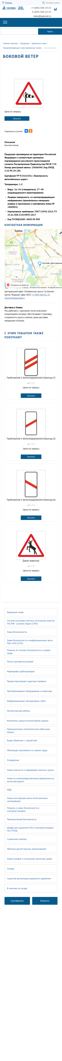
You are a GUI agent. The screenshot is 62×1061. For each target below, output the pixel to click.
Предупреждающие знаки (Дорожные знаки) (22, 48)
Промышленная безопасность (21, 819)
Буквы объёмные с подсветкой (22, 740)
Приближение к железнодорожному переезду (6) (31, 499)
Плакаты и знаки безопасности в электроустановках (23, 809)
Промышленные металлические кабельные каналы (28, 730)
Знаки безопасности (17, 632)
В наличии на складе (17, 888)
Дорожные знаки (15, 612)
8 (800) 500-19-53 (41, 11)
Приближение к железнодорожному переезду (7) (31, 377)
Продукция (24, 43)
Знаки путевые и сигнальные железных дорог (29, 858)
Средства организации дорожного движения (29, 878)
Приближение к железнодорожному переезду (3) (31, 438)
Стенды (10, 868)
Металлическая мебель (18, 710)
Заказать (17, 118)
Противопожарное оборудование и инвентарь (29, 691)
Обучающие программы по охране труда (27, 750)
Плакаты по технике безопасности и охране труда (28, 652)
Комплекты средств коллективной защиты (27, 720)
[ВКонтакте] (26, 131)
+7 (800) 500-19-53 (41, 7)
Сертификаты (17, 900)
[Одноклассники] (30, 131)
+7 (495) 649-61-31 (41, 294)
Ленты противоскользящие (20, 661)
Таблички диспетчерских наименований (26, 848)
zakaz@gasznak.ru (42, 16)
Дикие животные (31, 560)
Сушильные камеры (16, 839)
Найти (50, 31)
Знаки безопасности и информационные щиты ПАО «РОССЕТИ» (30, 642)
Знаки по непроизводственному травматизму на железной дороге (30, 780)
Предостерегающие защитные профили (26, 681)
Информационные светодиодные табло (26, 701)
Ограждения (13, 760)
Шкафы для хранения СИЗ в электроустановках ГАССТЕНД (30, 829)
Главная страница (10, 43)
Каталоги (44, 900)
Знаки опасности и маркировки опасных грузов (30, 770)
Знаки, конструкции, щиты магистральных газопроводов (27, 800)
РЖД (9, 789)
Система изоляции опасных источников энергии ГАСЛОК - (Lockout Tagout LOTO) (30, 622)
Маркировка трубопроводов (20, 671)
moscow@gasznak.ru (15, 298)
